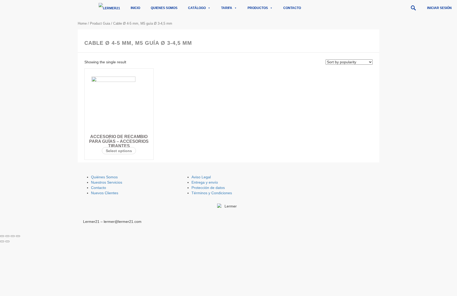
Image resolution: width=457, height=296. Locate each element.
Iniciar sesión (439, 8)
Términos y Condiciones (211, 193)
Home (82, 23)
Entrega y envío (204, 182)
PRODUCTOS (258, 8)
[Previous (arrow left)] (2, 241)
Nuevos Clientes (104, 193)
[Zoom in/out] (18, 236)
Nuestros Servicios (106, 182)
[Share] (7, 236)
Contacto (292, 8)
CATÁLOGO (197, 8)
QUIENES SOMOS (164, 8)
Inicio (135, 8)
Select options (119, 151)
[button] (413, 8)
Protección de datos (208, 187)
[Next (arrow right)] (7, 241)
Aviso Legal (201, 177)
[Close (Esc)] (2, 236)
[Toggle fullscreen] (13, 236)
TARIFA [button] (226, 8)
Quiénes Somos (104, 177)
